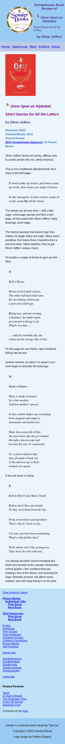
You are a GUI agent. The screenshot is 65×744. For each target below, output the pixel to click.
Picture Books (12, 598)
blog (25, 711)
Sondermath (10, 664)
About (56, 46)
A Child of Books (12, 696)
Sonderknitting (11, 661)
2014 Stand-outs (13, 613)
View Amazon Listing (15, 592)
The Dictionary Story (15, 699)
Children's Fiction (13, 637)
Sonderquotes (11, 670)
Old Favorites (10, 646)
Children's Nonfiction (15, 640)
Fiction (7, 625)
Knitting (44, 46)
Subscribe (9, 676)
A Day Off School (13, 702)
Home (5, 46)
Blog (33, 46)
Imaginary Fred (11, 705)
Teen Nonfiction (12, 634)
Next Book (14, 607)
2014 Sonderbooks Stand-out (23, 142)
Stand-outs (20, 46)
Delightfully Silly (15, 601)
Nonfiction (9, 628)
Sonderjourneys (12, 658)
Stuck (6, 693)
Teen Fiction (10, 631)
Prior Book (15, 604)
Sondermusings (12, 667)
